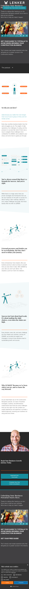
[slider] (13, 35)
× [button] (27, 565)
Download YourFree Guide (14, 476)
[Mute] (20, 35)
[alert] (14, 576)
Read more (13, 572)
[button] (14, 67)
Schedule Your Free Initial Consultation (14, 8)
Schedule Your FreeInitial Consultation (14, 483)
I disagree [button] (20, 582)
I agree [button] (7, 582)
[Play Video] (2, 35)
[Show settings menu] (23, 35)
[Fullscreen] (26, 35)
